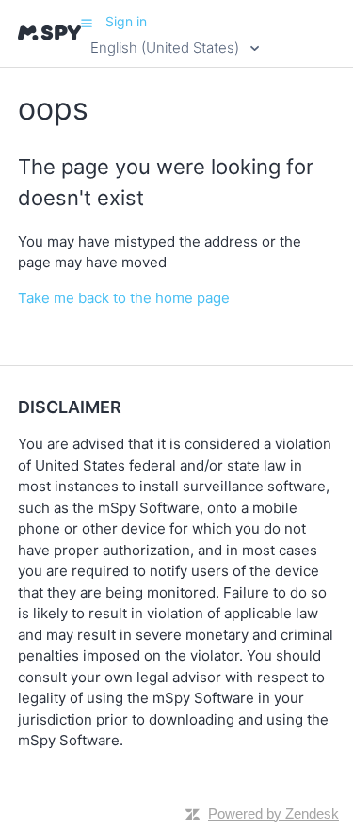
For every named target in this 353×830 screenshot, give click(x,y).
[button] (86, 22)
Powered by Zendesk (273, 814)
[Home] (49, 32)
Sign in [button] (126, 21)
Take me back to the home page (124, 298)
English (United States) (166, 47)
